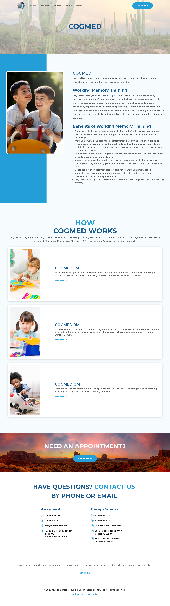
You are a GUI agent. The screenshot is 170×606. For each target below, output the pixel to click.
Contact (78, 5)
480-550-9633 (102, 520)
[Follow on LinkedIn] (87, 573)
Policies (57, 5)
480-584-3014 (52, 520)
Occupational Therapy (60, 565)
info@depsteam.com (56, 525)
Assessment (24, 565)
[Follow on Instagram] (82, 573)
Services (32, 5)
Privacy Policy (145, 565)
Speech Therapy (83, 565)
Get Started (143, 5)
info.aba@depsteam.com (108, 525)
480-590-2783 (102, 515)
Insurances (46, 5)
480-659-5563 (52, 515)
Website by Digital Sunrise (85, 594)
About (69, 5)
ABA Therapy (39, 565)
